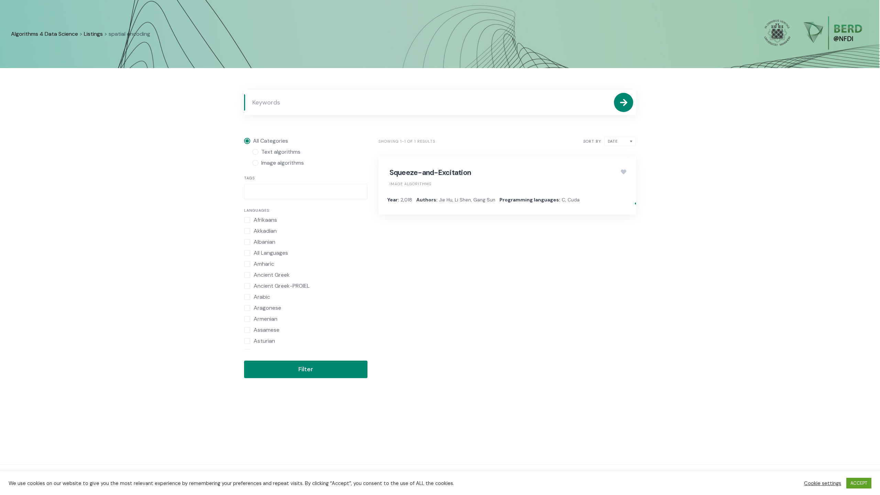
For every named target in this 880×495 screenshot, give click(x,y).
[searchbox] (252, 192)
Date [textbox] (613, 141)
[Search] (623, 102)
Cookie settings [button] (822, 483)
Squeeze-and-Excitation (430, 172)
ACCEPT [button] (858, 483)
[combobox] (305, 191)
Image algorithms (410, 184)
